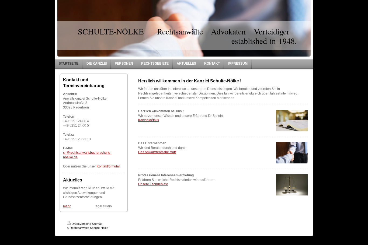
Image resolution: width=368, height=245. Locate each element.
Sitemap (97, 223)
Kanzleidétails (148, 120)
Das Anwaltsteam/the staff (157, 152)
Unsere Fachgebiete (153, 184)
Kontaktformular (108, 166)
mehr (67, 206)
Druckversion (80, 223)
